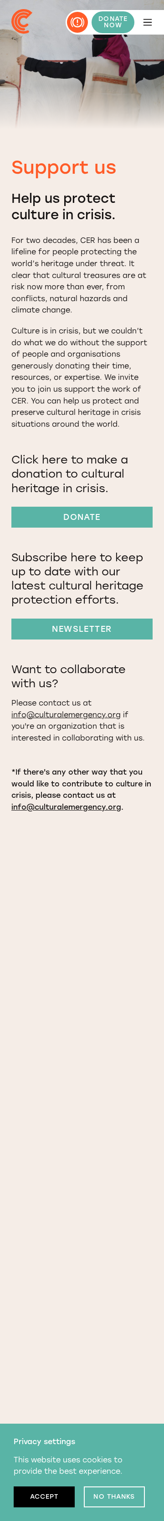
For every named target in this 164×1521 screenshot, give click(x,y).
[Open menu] (148, 22)
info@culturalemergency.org (66, 714)
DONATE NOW (113, 22)
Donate (82, 517)
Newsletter (82, 629)
